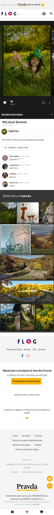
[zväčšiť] (43, 102)
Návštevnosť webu (21, 444)
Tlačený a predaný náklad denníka (27, 440)
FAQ (34, 349)
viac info (36, 504)
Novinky (27, 349)
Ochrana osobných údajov (27, 449)
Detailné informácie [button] (12, 114)
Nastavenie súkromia (33, 472)
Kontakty (26, 435)
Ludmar (12, 173)
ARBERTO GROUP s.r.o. (33, 499)
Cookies (15, 472)
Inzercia (38, 435)
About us (27, 459)
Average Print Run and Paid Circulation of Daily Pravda (27, 466)
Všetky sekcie (34, 4)
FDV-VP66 (13, 156)
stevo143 (13, 182)
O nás (15, 435)
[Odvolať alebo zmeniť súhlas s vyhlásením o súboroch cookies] (50, 478)
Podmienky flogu (14, 349)
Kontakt (42, 349)
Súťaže (38, 444)
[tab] (27, 113)
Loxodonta (14, 165)
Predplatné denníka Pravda (26, 381)
